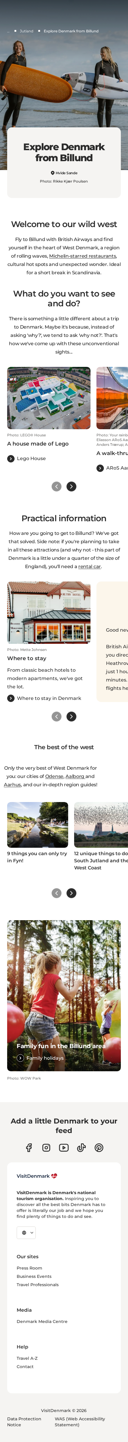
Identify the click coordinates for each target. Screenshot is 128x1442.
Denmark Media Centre (42, 1321)
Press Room (29, 1268)
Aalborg (75, 776)
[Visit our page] (46, 1147)
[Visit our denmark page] (29, 1147)
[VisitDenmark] (37, 1176)
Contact (25, 1366)
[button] (48, 447)
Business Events (34, 1276)
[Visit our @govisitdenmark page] (81, 1147)
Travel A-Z (27, 1358)
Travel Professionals (38, 1284)
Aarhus (12, 784)
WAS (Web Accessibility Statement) (80, 1421)
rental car (89, 566)
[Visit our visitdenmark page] (64, 1147)
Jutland (26, 31)
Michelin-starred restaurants (82, 256)
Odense (54, 776)
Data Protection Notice (24, 1421)
